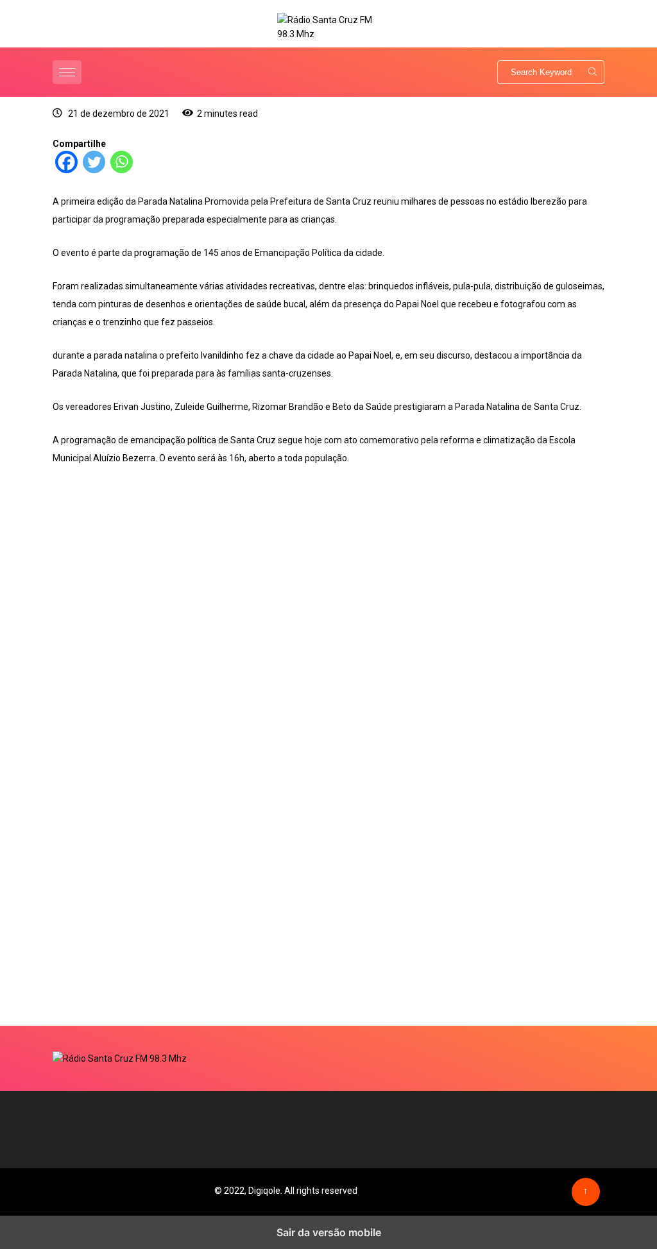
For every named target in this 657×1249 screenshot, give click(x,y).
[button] (69, 72)
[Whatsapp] (121, 170)
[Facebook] (66, 170)
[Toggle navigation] (67, 72)
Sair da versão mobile (329, 1232)
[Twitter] (94, 170)
